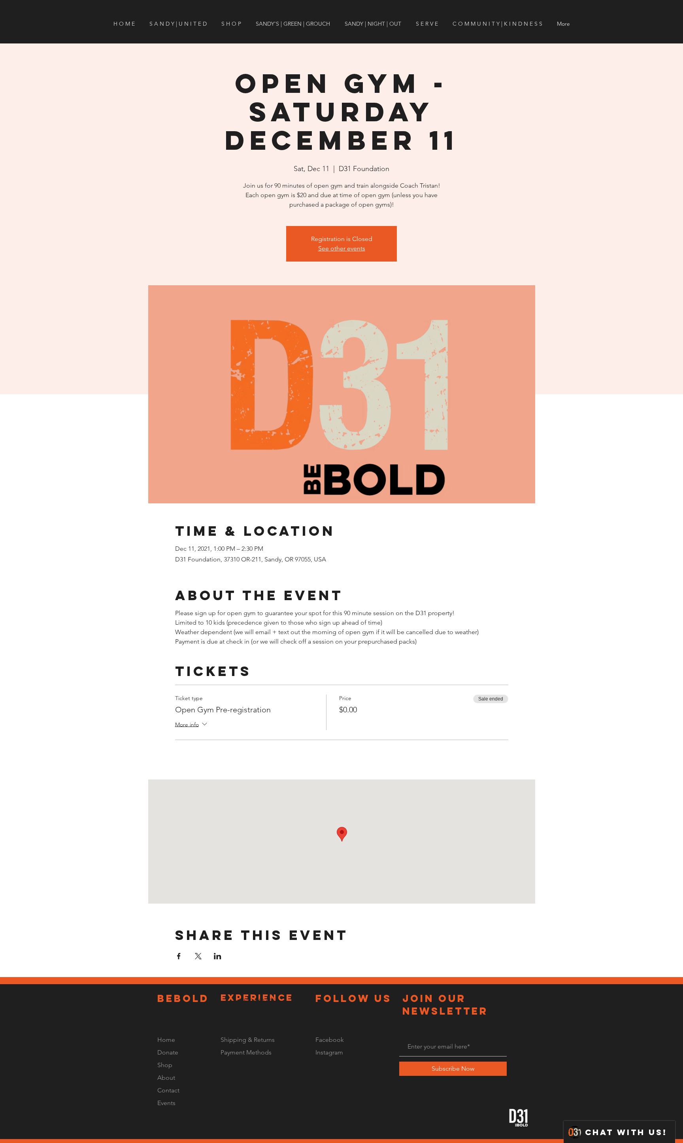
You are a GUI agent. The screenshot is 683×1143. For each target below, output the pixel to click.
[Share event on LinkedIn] (217, 956)
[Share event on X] (198, 956)
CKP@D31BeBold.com (284, 988)
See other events (341, 248)
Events (166, 1103)
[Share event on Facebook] (179, 956)
